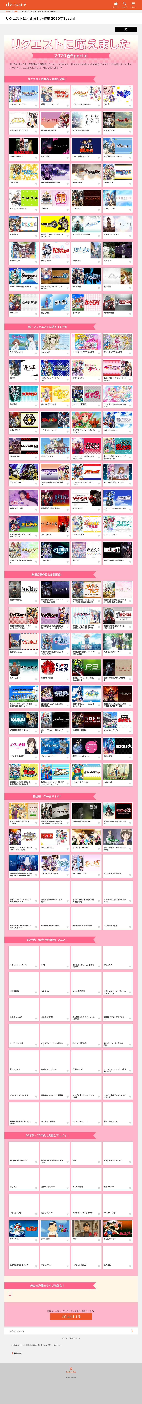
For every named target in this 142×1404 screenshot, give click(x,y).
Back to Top (71, 1372)
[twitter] (126, 29)
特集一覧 (18, 1353)
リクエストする (71, 1316)
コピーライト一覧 (16, 1331)
